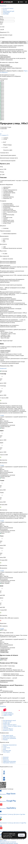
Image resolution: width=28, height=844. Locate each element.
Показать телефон (5, 65)
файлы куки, (12, 833)
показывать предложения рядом (10, 363)
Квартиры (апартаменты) (9, 745)
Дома (4, 749)
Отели (4, 746)
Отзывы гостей (7, 722)
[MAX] (4, 774)
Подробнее (3, 706)
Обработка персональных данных (9, 843)
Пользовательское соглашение (8, 842)
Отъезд (2, 19)
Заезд (1, 16)
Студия (2, 415)
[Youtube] (4, 778)
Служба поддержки (8, 713)
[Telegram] (4, 770)
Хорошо (21, 835)
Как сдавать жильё (8, 735)
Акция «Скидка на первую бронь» (12, 726)
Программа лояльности (9, 762)
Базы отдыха (6, 752)
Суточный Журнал (8, 728)
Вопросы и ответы (8, 730)
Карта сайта (3, 840)
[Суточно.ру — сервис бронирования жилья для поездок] (7, 2)
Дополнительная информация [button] (8, 261)
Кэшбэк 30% (6, 723)
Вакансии (5, 758)
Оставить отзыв (4, 652)
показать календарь (5, 350)
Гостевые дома (7, 750)
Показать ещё (4, 650)
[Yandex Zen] (4, 780)
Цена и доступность (5, 56)
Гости (1, 22)
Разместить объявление (9, 737)
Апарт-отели (6, 747)
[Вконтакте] (4, 776)
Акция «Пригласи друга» (10, 724)
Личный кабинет (7, 712)
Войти (21, 1)
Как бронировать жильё (9, 720)
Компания (5, 757)
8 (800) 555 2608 (7, 715)
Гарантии (5, 727)
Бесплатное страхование (9, 738)
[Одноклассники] (4, 772)
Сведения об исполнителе (7, 680)
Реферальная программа (9, 761)
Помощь (5, 739)
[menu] (26, 2)
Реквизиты (6, 760)
